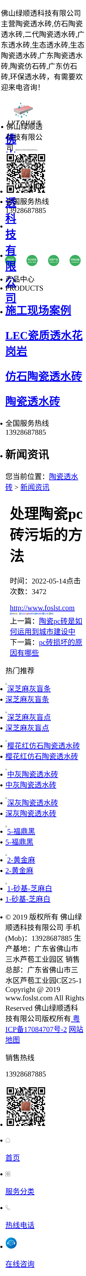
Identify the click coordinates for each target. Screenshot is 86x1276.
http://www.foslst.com (42, 608)
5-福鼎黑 (19, 842)
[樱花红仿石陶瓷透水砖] (42, 746)
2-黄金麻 (19, 870)
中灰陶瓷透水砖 (30, 785)
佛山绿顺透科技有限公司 (10, 218)
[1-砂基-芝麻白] (28, 888)
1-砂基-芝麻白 (27, 899)
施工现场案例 (38, 310)
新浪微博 (31, 613)
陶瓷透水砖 (32, 401)
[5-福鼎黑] (20, 831)
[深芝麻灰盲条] (28, 689)
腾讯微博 (39, 613)
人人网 (46, 613)
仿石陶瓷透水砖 (43, 376)
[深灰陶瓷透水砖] (31, 803)
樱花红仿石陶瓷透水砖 (41, 756)
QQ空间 (23, 613)
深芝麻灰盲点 (27, 728)
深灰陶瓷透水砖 (30, 813)
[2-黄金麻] (20, 860)
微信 (52, 613)
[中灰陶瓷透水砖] (31, 774)
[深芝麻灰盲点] (28, 717)
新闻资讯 (34, 487)
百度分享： (15, 613)
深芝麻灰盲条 (27, 699)
